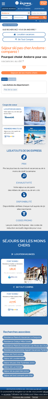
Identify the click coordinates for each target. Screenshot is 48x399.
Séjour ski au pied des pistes (16, 371)
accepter (7, 394)
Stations (4, 79)
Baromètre (12, 79)
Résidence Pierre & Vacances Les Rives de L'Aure (26, 346)
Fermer (35, 397)
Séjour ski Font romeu (13, 354)
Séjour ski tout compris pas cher (18, 375)
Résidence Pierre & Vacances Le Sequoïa (22, 337)
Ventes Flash (44, 3)
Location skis (39, 9)
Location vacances (9, 9)
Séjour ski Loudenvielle (14, 358)
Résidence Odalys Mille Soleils (17, 341)
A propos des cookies (21, 397)
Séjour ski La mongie (13, 367)
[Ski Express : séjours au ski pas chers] (24, 5)
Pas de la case (10, 90)
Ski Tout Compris (24, 9)
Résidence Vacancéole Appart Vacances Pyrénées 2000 (26, 350)
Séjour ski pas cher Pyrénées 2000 (19, 363)
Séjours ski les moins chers (24, 73)
